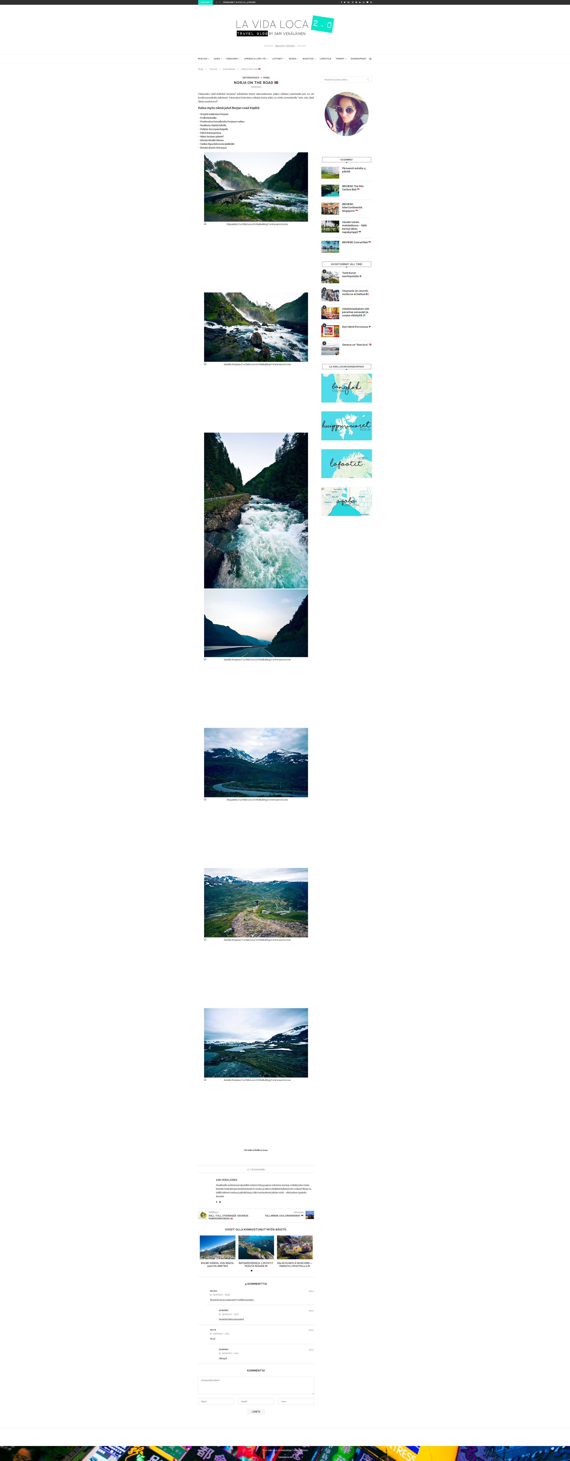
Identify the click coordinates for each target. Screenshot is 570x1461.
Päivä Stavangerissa (210, 133)
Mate (213, 1330)
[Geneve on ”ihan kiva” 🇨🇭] (330, 349)
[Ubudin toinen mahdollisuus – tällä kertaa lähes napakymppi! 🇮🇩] (330, 226)
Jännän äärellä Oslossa (212, 140)
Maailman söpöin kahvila (213, 125)
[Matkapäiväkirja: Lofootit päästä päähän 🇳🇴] (256, 1247)
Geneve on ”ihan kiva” (355, 344)
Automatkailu (229, 69)
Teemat (340, 59)
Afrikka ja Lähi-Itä (255, 59)
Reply (311, 1291)
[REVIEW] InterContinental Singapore (352, 207)
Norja (266, 78)
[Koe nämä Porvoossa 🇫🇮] (330, 331)
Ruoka (292, 59)
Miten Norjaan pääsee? (212, 136)
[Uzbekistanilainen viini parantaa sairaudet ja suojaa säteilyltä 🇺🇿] (330, 313)
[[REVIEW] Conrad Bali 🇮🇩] (330, 247)
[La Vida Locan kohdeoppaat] (346, 375)
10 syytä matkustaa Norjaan (214, 114)
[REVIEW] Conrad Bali (355, 242)
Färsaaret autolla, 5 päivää (239, 2)
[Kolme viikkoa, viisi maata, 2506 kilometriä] (217, 1247)
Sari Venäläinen (226, 1180)
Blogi (204, 59)
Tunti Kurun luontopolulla (350, 275)
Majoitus (308, 59)
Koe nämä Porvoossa (355, 326)
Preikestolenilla (208, 118)
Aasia (217, 59)
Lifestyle (325, 59)
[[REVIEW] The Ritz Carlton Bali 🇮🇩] (330, 191)
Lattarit (277, 59)
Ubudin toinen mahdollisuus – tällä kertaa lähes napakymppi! (354, 227)
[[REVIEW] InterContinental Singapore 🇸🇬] (330, 209)
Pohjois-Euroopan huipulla (214, 129)
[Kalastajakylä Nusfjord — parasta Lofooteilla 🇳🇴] (295, 1247)
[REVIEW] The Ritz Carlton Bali (353, 188)
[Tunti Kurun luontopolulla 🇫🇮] (330, 277)
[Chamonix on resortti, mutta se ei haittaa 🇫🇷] (330, 295)
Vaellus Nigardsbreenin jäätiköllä (217, 144)
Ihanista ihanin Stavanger (213, 147)
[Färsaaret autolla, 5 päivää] (330, 173)
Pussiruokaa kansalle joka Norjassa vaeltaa (222, 121)
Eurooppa (232, 59)
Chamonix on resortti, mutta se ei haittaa (355, 292)
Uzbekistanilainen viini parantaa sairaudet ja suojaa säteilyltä (355, 312)
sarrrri (223, 1310)
